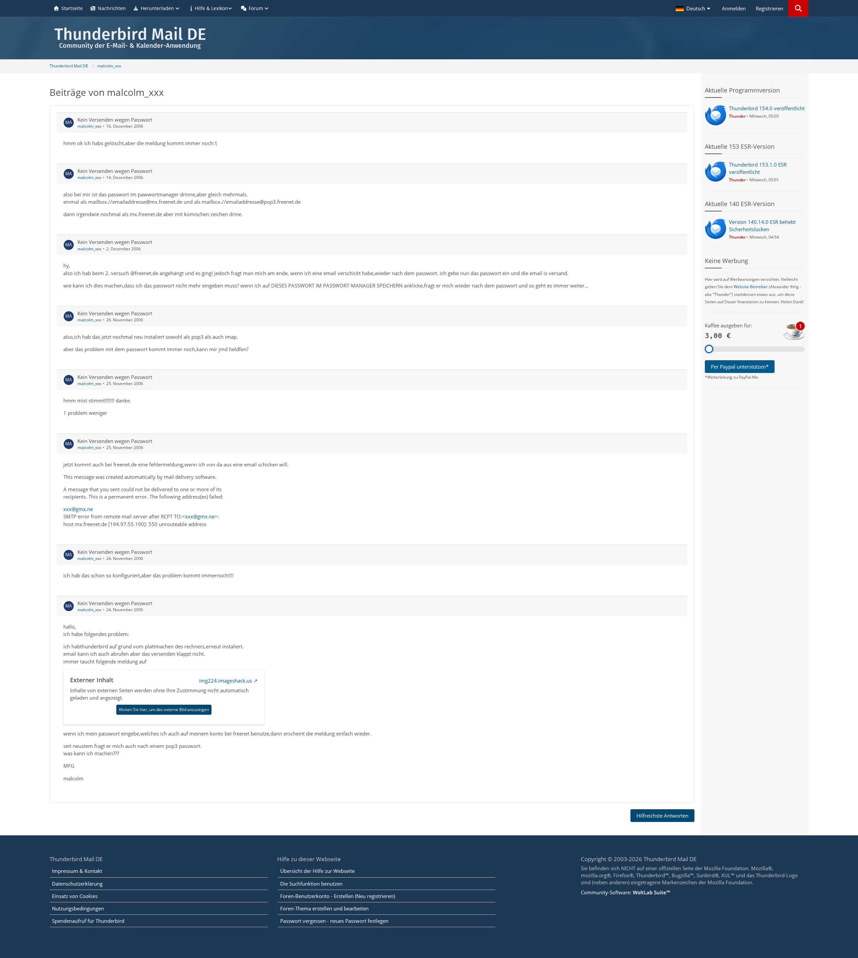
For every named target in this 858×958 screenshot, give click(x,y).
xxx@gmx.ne (78, 509)
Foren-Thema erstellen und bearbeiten (324, 908)
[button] (694, 8)
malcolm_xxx (89, 126)
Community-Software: (625, 892)
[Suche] (798, 8)
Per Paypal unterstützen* (740, 366)
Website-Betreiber (751, 287)
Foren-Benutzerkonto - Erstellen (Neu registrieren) (337, 896)
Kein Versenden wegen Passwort (114, 119)
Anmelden (734, 8)
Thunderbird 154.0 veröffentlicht (767, 108)
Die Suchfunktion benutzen (311, 883)
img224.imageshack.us (225, 680)
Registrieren (769, 8)
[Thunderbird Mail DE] (429, 38)
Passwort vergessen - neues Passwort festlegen (334, 920)
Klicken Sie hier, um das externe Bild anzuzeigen (164, 709)
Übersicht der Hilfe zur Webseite (317, 871)
